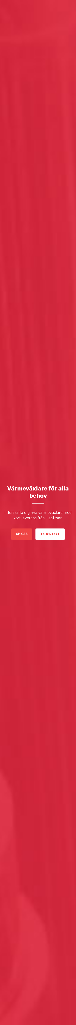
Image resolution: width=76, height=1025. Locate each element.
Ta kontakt (50, 534)
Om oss (22, 534)
